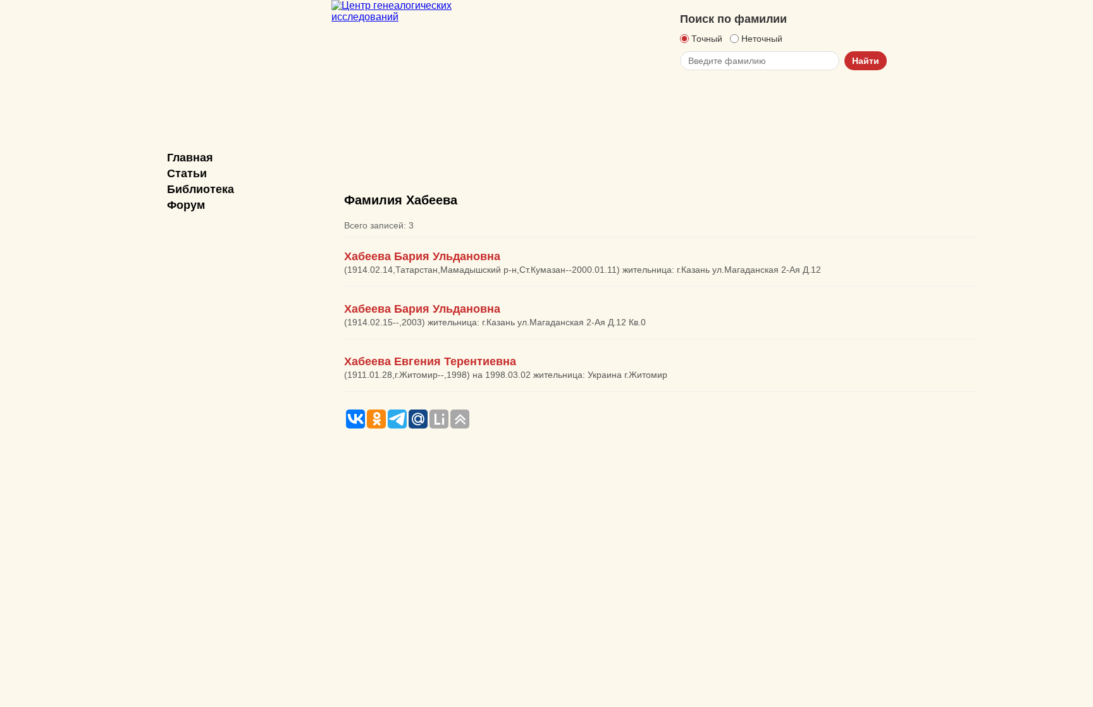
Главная (190, 157)
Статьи (187, 173)
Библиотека (200, 189)
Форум (186, 205)
